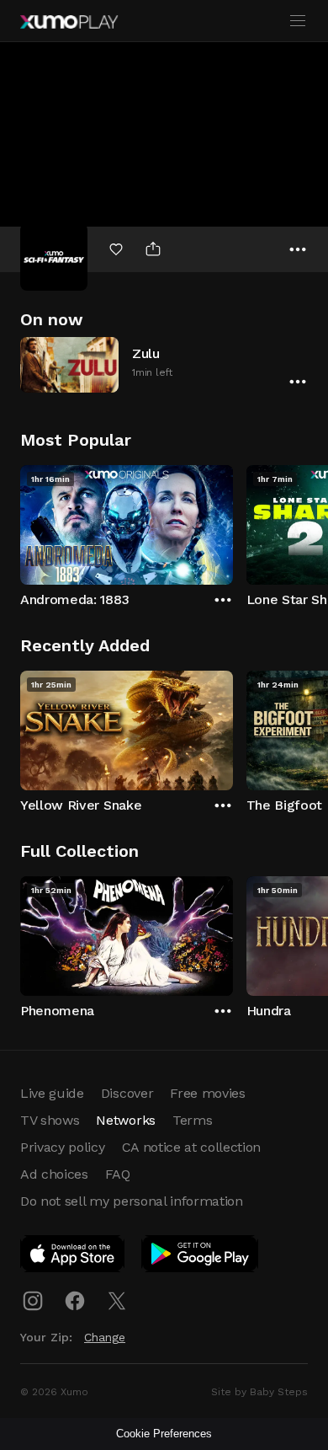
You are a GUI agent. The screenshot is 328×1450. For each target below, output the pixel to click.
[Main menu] (298, 21)
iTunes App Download (73, 1257)
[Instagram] (32, 1301)
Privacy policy (62, 1147)
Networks (125, 1120)
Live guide (52, 1093)
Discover (127, 1093)
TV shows (49, 1120)
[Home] (69, 22)
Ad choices (54, 1174)
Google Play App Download (200, 1257)
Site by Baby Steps (259, 1392)
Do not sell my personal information (131, 1201)
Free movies (207, 1093)
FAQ (117, 1174)
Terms (192, 1120)
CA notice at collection (192, 1147)
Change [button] (104, 1337)
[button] (164, 364)
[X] (117, 1301)
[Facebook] (74, 1301)
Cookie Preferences (164, 1433)
